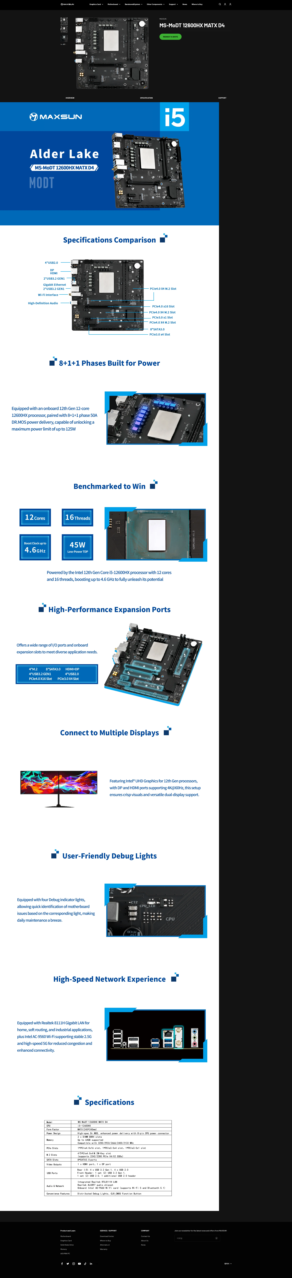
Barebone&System (132, 4)
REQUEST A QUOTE (170, 37)
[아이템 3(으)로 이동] (64, 39)
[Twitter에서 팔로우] (67, 1263)
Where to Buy (197, 4)
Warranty (103, 1249)
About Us (144, 1240)
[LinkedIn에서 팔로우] (91, 1263)
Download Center (107, 1236)
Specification (146, 98)
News (184, 4)
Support (172, 4)
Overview (70, 98)
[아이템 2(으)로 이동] (64, 30)
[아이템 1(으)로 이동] (64, 21)
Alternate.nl (105, 1245)
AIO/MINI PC (65, 1253)
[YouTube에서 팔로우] (79, 1263)
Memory (63, 1249)
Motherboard (113, 4)
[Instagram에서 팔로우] (73, 1263)
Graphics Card (95, 4)
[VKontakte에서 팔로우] (96, 1263)
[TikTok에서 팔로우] (85, 1263)
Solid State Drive (67, 1245)
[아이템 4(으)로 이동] (64, 45)
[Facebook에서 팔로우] (62, 1263)
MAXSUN (162, 19)
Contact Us (145, 1236)
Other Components (154, 4)
